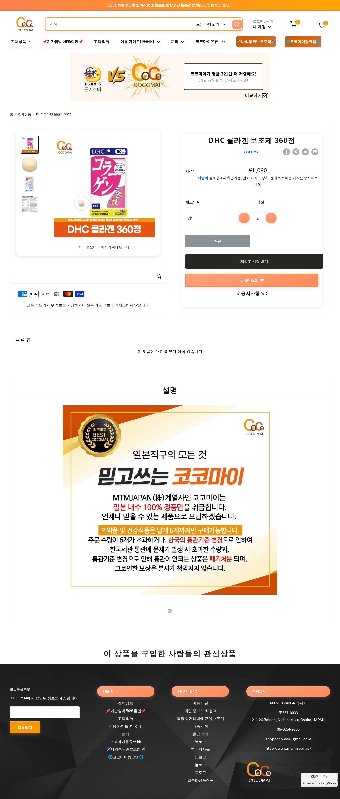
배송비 (203, 177)
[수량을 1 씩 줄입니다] (244, 218)
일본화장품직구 (200, 780)
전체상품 (18, 41)
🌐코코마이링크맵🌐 (303, 41)
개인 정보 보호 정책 (200, 710)
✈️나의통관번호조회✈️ (256, 41)
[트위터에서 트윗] (305, 151)
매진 (217, 241)
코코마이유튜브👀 (211, 41)
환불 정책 (200, 733)
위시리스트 (249, 280)
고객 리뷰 (102, 41)
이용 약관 (200, 702)
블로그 (200, 741)
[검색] (237, 24)
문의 (174, 41)
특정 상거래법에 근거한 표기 (200, 718)
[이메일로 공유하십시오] (314, 151)
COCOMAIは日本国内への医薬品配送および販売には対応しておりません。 (170, 5)
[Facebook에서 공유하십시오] (286, 151)
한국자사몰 (200, 749)
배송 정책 (200, 726)
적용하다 (24, 727)
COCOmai (252, 152)
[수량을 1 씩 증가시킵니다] (271, 218)
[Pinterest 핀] (295, 151)
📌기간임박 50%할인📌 (62, 41)
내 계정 (260, 26)
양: (189, 217)
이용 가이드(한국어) (137, 41)
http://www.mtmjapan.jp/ (288, 748)
